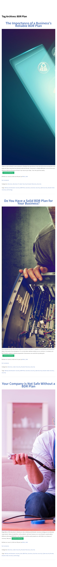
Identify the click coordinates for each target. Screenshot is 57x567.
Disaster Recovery (31, 184)
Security (39, 184)
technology (10, 190)
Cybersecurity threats (48, 553)
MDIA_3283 (25, 176)
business (28, 187)
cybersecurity (43, 187)
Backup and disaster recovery (12, 187)
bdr (21, 553)
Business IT (16, 184)
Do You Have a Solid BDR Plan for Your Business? (28, 202)
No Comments (5, 180)
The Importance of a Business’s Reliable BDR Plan (29, 24)
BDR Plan (22, 187)
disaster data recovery (48, 370)
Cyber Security (23, 184)
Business (10, 184)
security (4, 372)
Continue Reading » (8, 172)
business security (35, 187)
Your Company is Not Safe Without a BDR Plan (28, 385)
